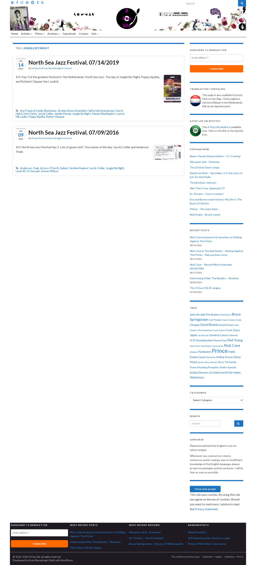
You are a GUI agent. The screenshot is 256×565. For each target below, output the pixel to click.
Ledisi (23, 116)
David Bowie (209, 325)
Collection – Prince (233, 556)
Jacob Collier (45, 113)
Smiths (223, 367)
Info (94, 33)
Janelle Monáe (62, 113)
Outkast (194, 352)
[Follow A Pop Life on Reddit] (32, 2)
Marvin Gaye (220, 340)
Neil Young (235, 340)
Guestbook (69, 33)
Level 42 (20, 171)
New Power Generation (212, 346)
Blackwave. (50, 110)
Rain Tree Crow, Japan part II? (207, 188)
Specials (232, 367)
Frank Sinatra (219, 330)
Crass (231, 319)
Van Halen (234, 372)
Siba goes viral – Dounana (204, 161)
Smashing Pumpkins (208, 367)
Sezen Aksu (204, 362)
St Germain (33, 171)
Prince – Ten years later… (204, 209)
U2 (210, 372)
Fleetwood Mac (205, 330)
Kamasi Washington (103, 113)
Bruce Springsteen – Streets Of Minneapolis (156, 543)
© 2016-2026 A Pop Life (26, 556)
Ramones (211, 357)
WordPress (67, 560)
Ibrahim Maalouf (78, 168)
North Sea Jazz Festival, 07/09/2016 (73, 132)
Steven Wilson (49, 171)
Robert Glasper (55, 116)
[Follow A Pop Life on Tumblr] (38, 2)
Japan (193, 335)
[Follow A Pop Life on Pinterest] (27, 2)
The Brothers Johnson (203, 182)
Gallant (64, 168)
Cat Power (215, 319)
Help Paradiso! (197, 532)
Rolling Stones (225, 357)
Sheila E (214, 362)
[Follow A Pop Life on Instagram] (21, 2)
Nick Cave (232, 345)
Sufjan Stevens (199, 372)
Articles (26, 33)
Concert (68, 68)
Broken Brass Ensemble (72, 110)
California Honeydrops (101, 110)
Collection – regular (212, 556)
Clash (225, 320)
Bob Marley (225, 314)
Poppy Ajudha (36, 116)
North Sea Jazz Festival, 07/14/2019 (73, 62)
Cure (238, 319)
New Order (195, 346)
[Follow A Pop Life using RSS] (42, 2)
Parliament (204, 351)
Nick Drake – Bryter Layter (205, 214)
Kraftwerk (233, 335)
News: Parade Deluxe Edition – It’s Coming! (215, 156)
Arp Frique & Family (31, 110)
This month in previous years (185, 556)
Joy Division (203, 335)
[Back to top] (247, 556)
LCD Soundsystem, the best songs (209, 538)
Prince (39, 33)
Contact (83, 33)
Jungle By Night (81, 113)
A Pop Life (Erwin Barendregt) (46, 68)
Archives (52, 33)
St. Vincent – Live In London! (207, 193)
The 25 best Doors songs (205, 167)
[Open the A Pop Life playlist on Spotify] (12, 2)
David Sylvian (225, 324)
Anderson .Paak (29, 168)
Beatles (215, 314)
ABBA (193, 314)
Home (14, 33)
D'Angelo (195, 324)
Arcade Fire (203, 314)
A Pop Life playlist (217, 127)
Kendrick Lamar (218, 335)
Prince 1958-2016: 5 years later (207, 543)
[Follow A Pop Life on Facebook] (17, 2)
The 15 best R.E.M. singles (205, 288)
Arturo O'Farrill (49, 168)
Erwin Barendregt (38, 560)
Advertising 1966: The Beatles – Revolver (214, 278)
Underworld (220, 372)
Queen (202, 357)
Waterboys (197, 377)
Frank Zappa (233, 330)
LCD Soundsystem (201, 340)
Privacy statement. (207, 509)
